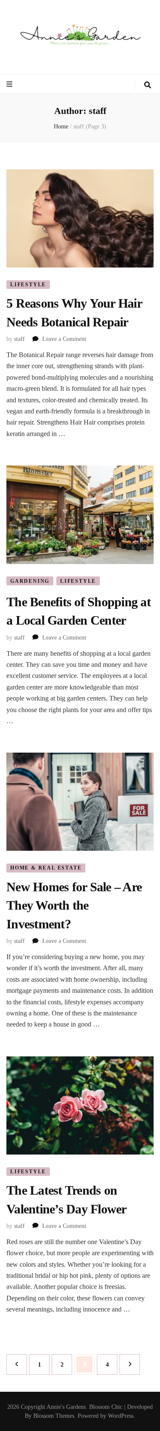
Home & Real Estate (45, 868)
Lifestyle (28, 285)
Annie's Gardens (66, 1407)
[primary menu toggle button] (10, 84)
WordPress (121, 1416)
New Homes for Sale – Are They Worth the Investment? (74, 905)
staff (19, 339)
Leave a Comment (64, 339)
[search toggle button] (147, 85)
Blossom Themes (53, 1416)
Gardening (29, 581)
